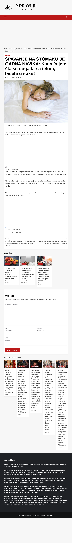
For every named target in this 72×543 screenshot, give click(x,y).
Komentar (12, 304)
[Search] (66, 17)
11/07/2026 (29, 281)
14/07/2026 (13, 281)
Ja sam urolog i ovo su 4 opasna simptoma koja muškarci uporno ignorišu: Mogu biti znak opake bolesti (44, 274)
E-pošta (40, 329)
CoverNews (41, 515)
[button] (5, 17)
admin (8, 77)
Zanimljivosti (9, 366)
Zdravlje (7, 55)
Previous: (20, 242)
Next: (53, 241)
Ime (8, 329)
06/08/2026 (8, 392)
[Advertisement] (36, 33)
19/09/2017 (14, 77)
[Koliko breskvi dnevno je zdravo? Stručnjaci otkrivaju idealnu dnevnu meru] (11, 261)
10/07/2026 (46, 283)
